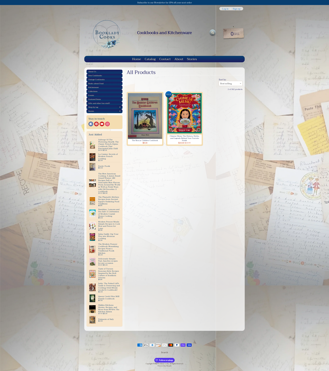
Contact (165, 59)
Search (164, 352)
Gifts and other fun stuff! (99, 103)
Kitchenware (93, 87)
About (178, 59)
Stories (192, 59)
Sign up (236, 9)
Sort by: (222, 79)
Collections (93, 91)
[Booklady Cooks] (105, 32)
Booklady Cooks (163, 364)
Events (91, 95)
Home (136, 59)
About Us (92, 71)
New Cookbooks (95, 75)
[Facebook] (91, 124)
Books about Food (95, 83)
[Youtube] (102, 124)
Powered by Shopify (165, 366)
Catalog (150, 59)
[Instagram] (107, 124)
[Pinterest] (96, 124)
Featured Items (94, 99)
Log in (225, 9)
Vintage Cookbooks (96, 79)
